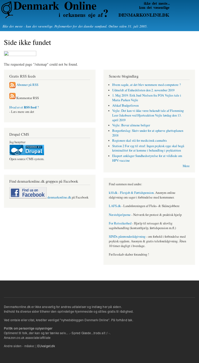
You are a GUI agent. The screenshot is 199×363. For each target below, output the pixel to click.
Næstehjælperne (120, 215)
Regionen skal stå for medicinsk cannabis (139, 140)
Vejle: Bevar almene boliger (131, 125)
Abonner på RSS (27, 85)
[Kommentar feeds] (12, 98)
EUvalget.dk (46, 346)
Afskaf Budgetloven (125, 105)
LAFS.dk (115, 206)
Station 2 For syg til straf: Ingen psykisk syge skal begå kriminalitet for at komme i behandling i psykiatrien (148, 148)
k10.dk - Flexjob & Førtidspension (131, 192)
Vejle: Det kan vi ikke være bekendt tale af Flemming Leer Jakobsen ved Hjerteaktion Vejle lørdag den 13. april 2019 (148, 115)
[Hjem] (85, 9)
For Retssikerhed (120, 223)
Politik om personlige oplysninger (28, 328)
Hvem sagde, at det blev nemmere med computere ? (146, 85)
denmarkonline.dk (59, 197)
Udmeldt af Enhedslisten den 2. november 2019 (143, 90)
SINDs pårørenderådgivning (127, 236)
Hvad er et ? (24, 107)
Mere (186, 166)
